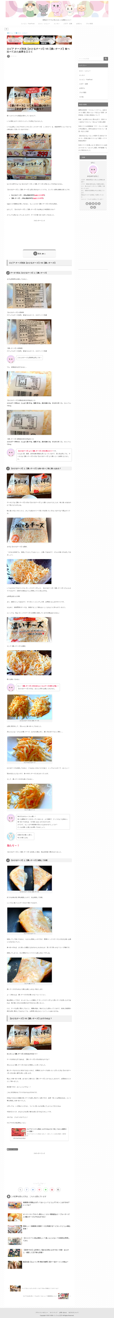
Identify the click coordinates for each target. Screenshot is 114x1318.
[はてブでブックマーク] (33, 1189)
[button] (58, 1189)
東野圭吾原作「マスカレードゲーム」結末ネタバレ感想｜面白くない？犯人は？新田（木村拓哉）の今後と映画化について (92, 112)
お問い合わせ (63, 1312)
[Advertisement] (39, 71)
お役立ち (82, 88)
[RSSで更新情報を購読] (94, 207)
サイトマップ (53, 1312)
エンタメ (82, 75)
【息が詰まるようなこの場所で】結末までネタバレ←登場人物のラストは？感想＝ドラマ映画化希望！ (92, 138)
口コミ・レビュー (13, 1149)
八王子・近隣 (83, 84)
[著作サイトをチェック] (87, 203)
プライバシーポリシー (42, 1312)
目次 (39, 254)
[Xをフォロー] (90, 203)
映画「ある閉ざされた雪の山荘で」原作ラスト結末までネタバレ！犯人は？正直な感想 (92, 121)
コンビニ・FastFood (85, 79)
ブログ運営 (82, 92)
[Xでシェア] (20, 1189)
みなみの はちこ (93, 176)
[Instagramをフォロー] (96, 203)
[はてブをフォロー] (93, 203)
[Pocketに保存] (39, 1189)
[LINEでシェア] (45, 1189)
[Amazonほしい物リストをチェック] (99, 203)
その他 (81, 97)
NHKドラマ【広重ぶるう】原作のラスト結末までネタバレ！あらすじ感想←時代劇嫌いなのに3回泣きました (92, 147)
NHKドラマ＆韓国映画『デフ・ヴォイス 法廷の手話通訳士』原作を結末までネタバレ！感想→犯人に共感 (93, 128)
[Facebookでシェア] (26, 1189)
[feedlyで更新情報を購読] (91, 207)
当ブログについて (74, 1312)
